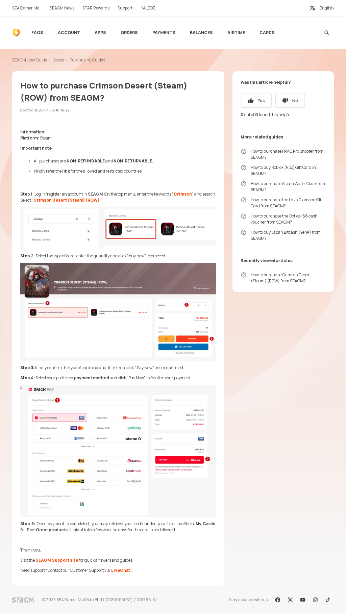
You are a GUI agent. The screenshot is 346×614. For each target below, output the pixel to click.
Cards (58, 60)
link (66, 171)
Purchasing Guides (87, 60)
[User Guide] (16, 33)
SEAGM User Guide (29, 60)
